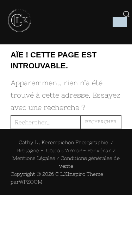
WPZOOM (31, 182)
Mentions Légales (33, 158)
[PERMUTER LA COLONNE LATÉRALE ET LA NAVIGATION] (120, 22)
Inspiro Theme (85, 174)
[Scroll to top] (3, 201)
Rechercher (101, 121)
